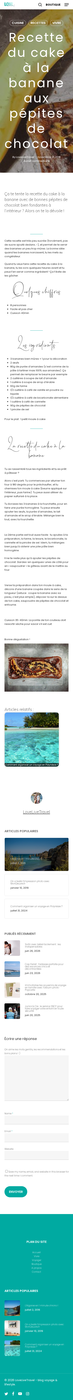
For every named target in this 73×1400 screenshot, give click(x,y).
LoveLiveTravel (25, 157)
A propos (36, 1268)
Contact (36, 1272)
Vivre (56, 23)
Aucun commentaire (37, 161)
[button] (66, 5)
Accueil (36, 1252)
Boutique (37, 1264)
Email (8, 1131)
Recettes (38, 23)
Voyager (36, 1260)
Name (8, 1113)
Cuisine (18, 23)
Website (8, 1149)
